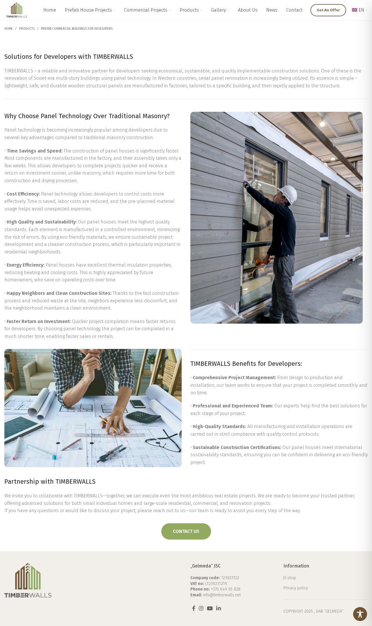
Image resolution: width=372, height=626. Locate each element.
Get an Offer (328, 10)
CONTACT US (186, 531)
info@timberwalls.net (222, 595)
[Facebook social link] (193, 608)
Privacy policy (295, 588)
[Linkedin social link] (218, 608)
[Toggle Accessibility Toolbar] (360, 614)
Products (27, 29)
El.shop (289, 577)
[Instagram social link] (201, 608)
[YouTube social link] (209, 608)
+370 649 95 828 (225, 589)
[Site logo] (16, 10)
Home (8, 29)
